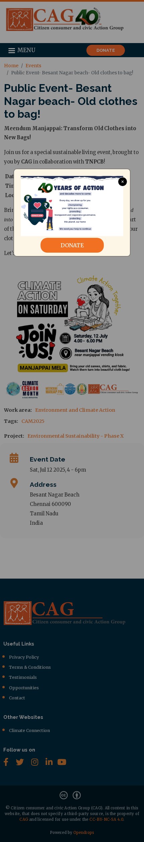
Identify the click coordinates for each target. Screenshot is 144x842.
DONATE (72, 245)
